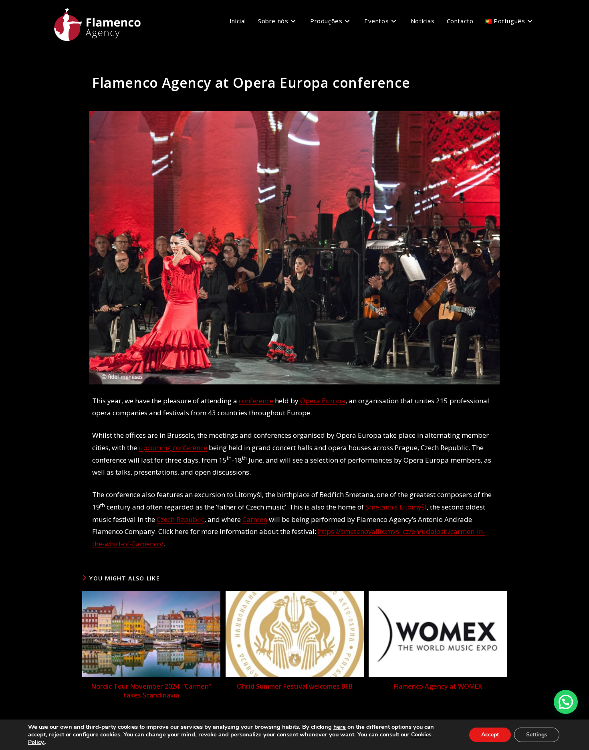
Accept (490, 734)
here (339, 726)
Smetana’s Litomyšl (396, 506)
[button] (566, 702)
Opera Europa (322, 400)
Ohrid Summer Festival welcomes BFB (295, 686)
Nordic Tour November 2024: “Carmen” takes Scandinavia (151, 690)
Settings (536, 734)
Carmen (254, 519)
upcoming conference (173, 447)
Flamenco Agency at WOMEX (438, 686)
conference (256, 400)
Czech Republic (180, 519)
